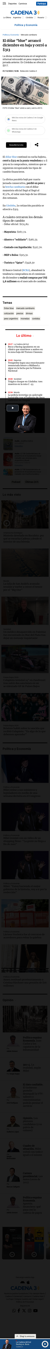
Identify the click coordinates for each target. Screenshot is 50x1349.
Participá (41, 3)
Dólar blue (9, 308)
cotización (9, 313)
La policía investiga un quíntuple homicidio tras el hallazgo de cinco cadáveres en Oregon (26, 398)
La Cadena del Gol (21, 344)
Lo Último (7, 17)
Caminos (23, 3)
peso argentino (11, 318)
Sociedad (17, 379)
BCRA (26, 270)
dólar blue (11, 156)
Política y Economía (11, 35)
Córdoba (29, 17)
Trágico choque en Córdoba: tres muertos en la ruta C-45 (25, 382)
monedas (25, 318)
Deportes (12, 3)
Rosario (41, 17)
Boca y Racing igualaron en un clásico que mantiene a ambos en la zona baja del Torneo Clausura (25, 349)
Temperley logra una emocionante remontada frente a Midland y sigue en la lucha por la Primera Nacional (26, 366)
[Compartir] (36, 145)
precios (19, 313)
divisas (29, 313)
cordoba (36, 318)
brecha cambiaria (15, 186)
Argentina (17, 17)
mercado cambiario (25, 308)
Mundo (17, 392)
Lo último (24, 336)
